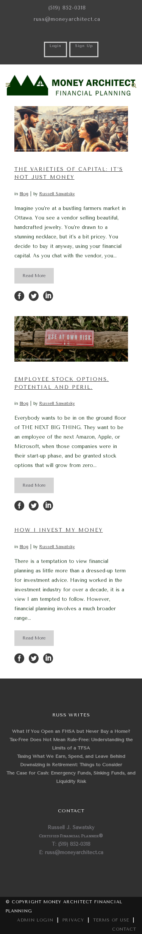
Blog (24, 193)
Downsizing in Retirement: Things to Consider (71, 764)
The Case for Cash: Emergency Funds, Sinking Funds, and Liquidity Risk (71, 777)
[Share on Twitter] (34, 295)
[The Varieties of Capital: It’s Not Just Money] (71, 129)
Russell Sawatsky (57, 193)
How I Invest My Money (58, 530)
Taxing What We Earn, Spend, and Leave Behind (71, 756)
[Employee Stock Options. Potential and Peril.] (71, 339)
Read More (34, 275)
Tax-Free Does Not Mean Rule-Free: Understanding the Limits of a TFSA (71, 744)
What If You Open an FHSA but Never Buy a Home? (71, 731)
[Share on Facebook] (19, 295)
